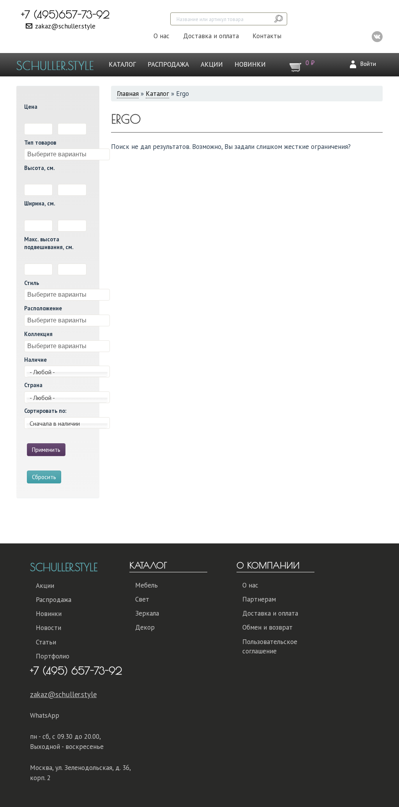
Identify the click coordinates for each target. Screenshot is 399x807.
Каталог (122, 64)
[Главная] (57, 64)
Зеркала (147, 613)
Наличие (35, 359)
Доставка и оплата (211, 36)
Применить (46, 449)
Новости (48, 627)
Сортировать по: (45, 410)
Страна (33, 385)
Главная (128, 93)
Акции (212, 64)
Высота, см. (39, 168)
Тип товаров (40, 142)
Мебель (146, 585)
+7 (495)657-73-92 (65, 14)
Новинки (250, 64)
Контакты (266, 36)
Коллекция (38, 334)
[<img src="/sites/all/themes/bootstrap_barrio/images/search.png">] (279, 18)
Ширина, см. (39, 203)
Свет (142, 599)
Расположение (43, 308)
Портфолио (52, 656)
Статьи (46, 642)
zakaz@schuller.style (65, 26)
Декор (145, 627)
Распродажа (168, 64)
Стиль (31, 283)
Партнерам (259, 599)
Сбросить (44, 477)
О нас (161, 36)
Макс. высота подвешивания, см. (49, 243)
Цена (30, 106)
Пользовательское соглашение (269, 646)
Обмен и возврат (267, 627)
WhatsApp (44, 715)
